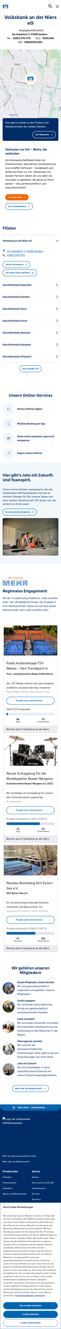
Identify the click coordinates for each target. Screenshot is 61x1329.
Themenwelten (9, 1182)
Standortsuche (39, 1188)
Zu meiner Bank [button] (15, 197)
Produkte (7, 1177)
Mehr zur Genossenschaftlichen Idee (19, 1156)
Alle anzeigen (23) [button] (30, 368)
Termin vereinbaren (14, 264)
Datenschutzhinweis (24, 1295)
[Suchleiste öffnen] (50, 6)
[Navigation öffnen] (57, 6)
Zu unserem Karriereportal (18, 512)
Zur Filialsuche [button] (42, 134)
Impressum (40, 1295)
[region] (30, 1266)
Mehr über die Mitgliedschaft (28, 1088)
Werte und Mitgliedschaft (15, 1194)
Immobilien (8, 1188)
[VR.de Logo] (17, 7)
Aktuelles (36, 1199)
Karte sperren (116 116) (43, 1182)
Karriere (36, 1194)
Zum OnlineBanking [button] (17, 206)
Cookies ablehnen (30, 1314)
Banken (35, 1177)
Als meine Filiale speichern (18, 272)
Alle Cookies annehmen (30, 1305)
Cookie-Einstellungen (30, 1322)
